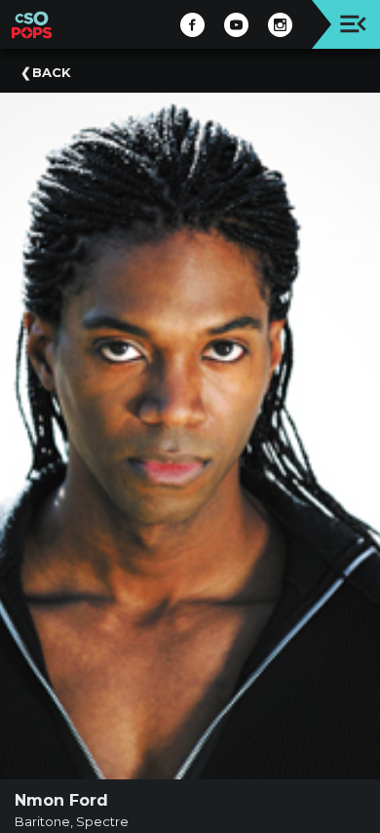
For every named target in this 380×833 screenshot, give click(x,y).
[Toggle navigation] (353, 24)
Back (51, 72)
